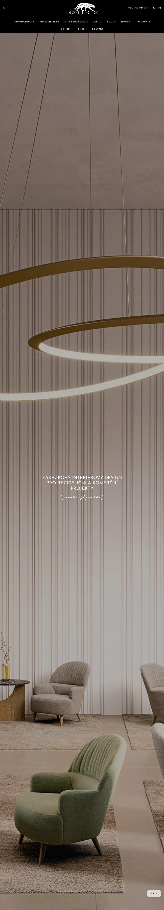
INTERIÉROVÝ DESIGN (76, 21)
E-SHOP (65, 29)
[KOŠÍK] (159, 8)
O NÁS (80, 29)
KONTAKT (97, 29)
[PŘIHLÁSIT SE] (154, 8)
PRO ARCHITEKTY (49, 21)
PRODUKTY (143, 21)
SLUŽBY (111, 21)
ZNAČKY (125, 21)
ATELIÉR (97, 21)
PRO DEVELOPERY (24, 21)
